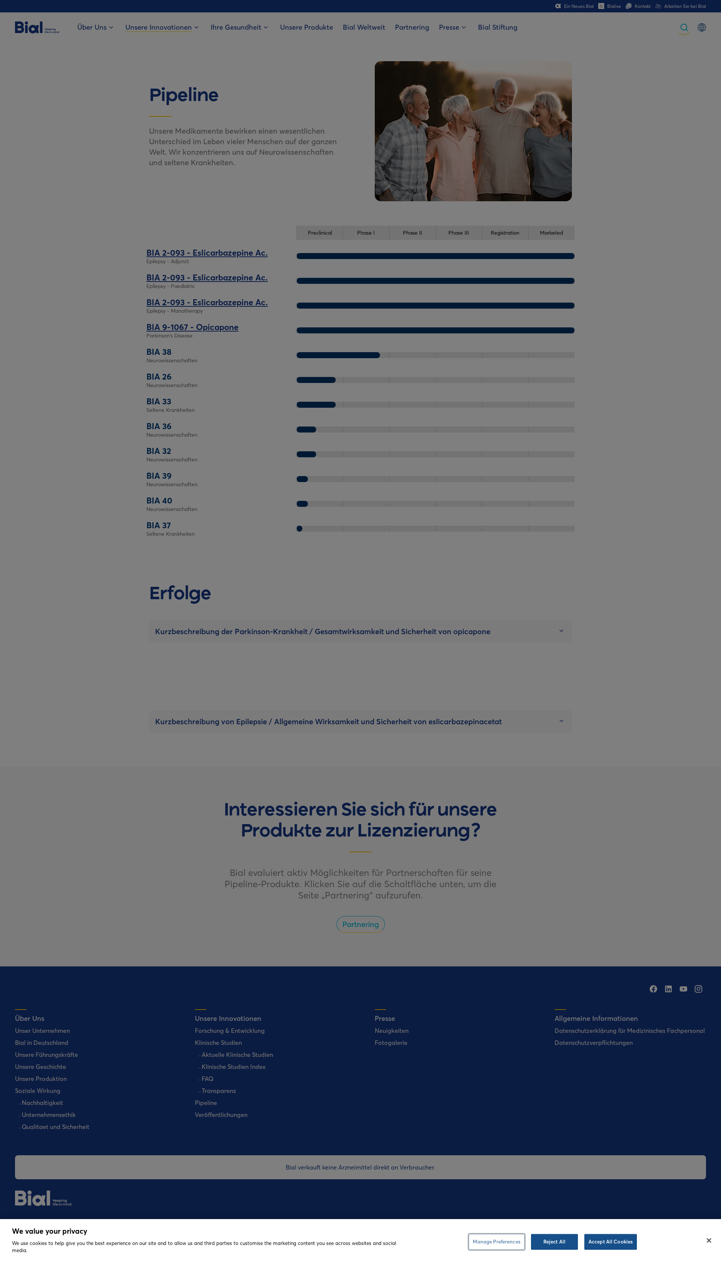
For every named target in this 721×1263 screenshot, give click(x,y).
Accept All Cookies (610, 1241)
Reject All (554, 1241)
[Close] (709, 1240)
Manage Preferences (496, 1241)
